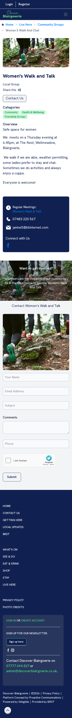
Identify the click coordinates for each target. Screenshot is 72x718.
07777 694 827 (17, 666)
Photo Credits (13, 607)
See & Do (9, 556)
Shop (6, 570)
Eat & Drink (11, 563)
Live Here (25, 25)
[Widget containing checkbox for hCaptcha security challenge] (29, 460)
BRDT (6, 534)
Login (9, 4)
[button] (12, 90)
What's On (10, 549)
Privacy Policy (13, 600)
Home (9, 25)
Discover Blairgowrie (15, 693)
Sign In (11, 620)
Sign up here (16, 641)
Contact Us (14, 98)
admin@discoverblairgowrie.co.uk (31, 671)
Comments (10, 417)
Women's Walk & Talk (27, 211)
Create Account (33, 620)
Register (24, 4)
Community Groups (51, 25)
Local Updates (13, 527)
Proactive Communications (45, 697)
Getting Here (12, 520)
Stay (6, 577)
